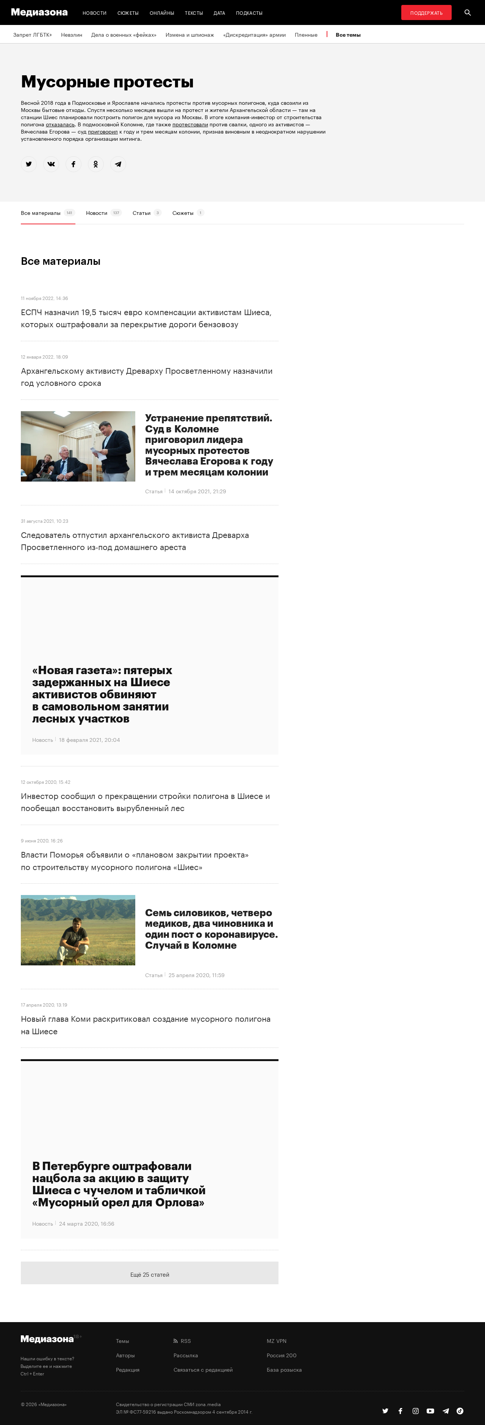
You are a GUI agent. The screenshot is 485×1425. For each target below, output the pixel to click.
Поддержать (426, 12)
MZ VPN (276, 1340)
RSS (184, 1340)
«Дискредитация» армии (254, 34)
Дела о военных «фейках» (123, 34)
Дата (219, 12)
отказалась (60, 124)
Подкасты (249, 12)
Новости (95, 12)
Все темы (348, 34)
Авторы (125, 1354)
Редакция (127, 1369)
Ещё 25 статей (149, 1273)
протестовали (190, 124)
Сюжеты (128, 12)
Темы (122, 1340)
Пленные (306, 34)
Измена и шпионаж (190, 34)
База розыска (284, 1369)
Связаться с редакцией (203, 1369)
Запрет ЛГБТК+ (32, 34)
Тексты (194, 12)
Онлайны (162, 12)
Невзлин (71, 34)
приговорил (103, 131)
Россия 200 (282, 1354)
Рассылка (186, 1354)
